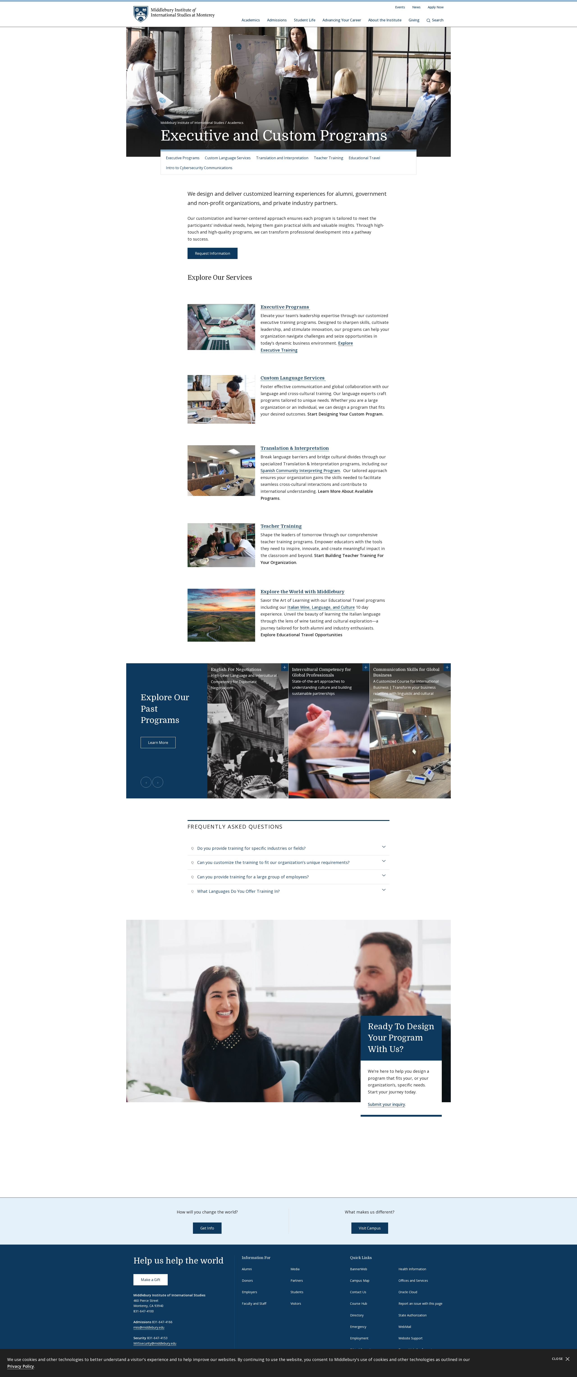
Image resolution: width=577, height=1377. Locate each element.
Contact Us (358, 1292)
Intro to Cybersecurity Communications (199, 167)
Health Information (412, 1269)
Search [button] (438, 20)
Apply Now (436, 7)
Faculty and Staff (254, 1303)
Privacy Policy (20, 1366)
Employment (359, 1338)
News (416, 7)
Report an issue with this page (420, 1303)
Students (297, 1292)
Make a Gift (150, 1279)
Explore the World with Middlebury (303, 591)
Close (558, 1359)
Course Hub (358, 1303)
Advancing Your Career (342, 20)
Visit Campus (370, 1228)
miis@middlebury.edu (148, 1327)
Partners (297, 1280)
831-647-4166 (162, 1322)
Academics (251, 20)
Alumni (247, 1269)
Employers (249, 1292)
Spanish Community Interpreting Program (300, 470)
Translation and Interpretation (282, 157)
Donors (247, 1280)
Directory (357, 1315)
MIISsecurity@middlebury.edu (154, 1343)
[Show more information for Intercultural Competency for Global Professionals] (365, 667)
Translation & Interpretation (295, 448)
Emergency (358, 1327)
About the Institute (384, 20)
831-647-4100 (143, 1311)
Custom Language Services (228, 157)
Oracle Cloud (407, 1292)
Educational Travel (364, 157)
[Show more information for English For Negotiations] (284, 667)
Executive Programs (182, 157)
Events (400, 7)
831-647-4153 (157, 1338)
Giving (414, 20)
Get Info (207, 1228)
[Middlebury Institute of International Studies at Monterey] (174, 13)
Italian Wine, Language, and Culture (321, 607)
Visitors (296, 1303)
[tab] (288, 848)
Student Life (304, 20)
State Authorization (412, 1315)
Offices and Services (413, 1280)
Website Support (410, 1338)
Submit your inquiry (386, 1104)
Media (295, 1269)
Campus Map (359, 1280)
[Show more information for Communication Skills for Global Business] (447, 667)
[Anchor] (256, 277)
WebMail (404, 1327)
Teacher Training (328, 157)
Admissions (277, 20)
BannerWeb (358, 1269)
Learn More (158, 742)
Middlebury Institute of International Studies (192, 122)
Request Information (212, 253)
